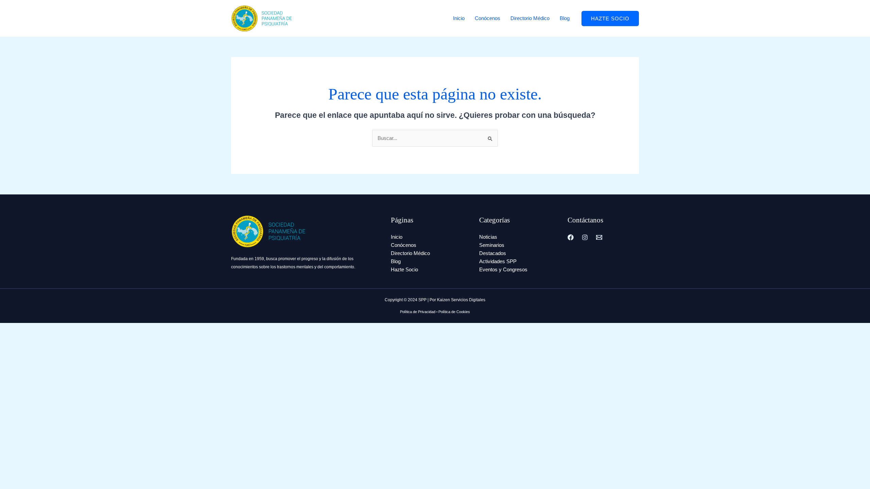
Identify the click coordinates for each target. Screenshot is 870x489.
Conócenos (487, 18)
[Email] (599, 237)
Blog (565, 18)
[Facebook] (571, 237)
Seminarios (491, 245)
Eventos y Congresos (503, 269)
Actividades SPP (498, 261)
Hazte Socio (404, 269)
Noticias (488, 237)
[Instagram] (585, 237)
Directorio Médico (530, 18)
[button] (610, 18)
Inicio (459, 18)
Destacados (492, 253)
